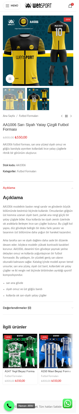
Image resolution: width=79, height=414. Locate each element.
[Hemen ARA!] (9, 406)
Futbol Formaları (28, 116)
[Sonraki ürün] (71, 116)
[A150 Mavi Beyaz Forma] (56, 351)
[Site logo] (38, 5)
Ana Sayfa (9, 116)
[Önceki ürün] (61, 116)
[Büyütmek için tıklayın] (10, 78)
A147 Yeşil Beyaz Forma (20, 371)
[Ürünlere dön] (66, 116)
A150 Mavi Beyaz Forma (56, 371)
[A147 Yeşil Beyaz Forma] (20, 351)
